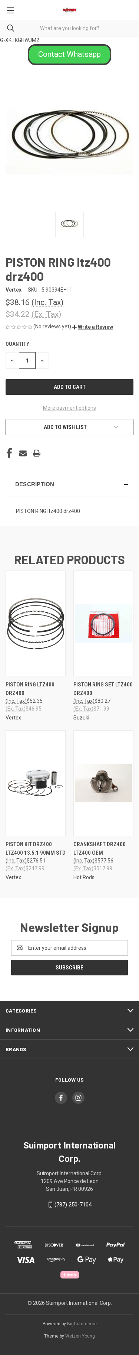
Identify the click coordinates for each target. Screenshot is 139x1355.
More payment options (69, 408)
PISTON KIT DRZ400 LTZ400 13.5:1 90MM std (36, 848)
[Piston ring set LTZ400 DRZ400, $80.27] (103, 623)
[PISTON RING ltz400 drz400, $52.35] (35, 623)
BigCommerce (82, 1323)
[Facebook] (9, 453)
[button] (69, 54)
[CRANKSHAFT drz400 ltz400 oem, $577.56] (103, 783)
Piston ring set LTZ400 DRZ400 (103, 688)
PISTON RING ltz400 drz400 (30, 688)
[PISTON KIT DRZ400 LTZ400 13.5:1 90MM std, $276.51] (35, 783)
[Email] (23, 453)
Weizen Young (80, 1336)
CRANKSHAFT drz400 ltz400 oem (99, 848)
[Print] (36, 453)
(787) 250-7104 (73, 1204)
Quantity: (18, 344)
